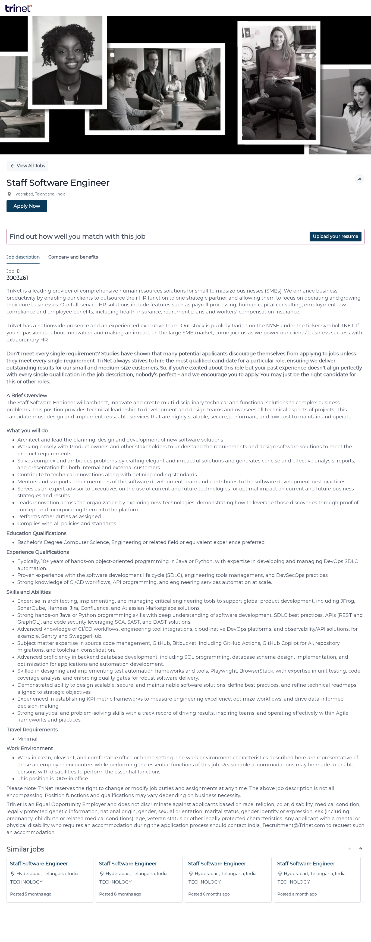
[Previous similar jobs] (350, 849)
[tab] (25, 257)
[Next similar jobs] (360, 849)
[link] (18, 8)
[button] (359, 179)
